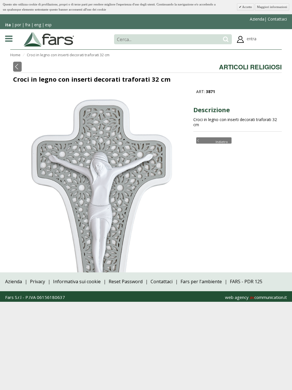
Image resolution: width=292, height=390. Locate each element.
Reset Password (126, 281)
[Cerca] (226, 39)
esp (48, 24)
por (18, 24)
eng (37, 24)
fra (27, 24)
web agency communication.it (256, 297)
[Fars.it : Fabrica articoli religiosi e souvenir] (49, 39)
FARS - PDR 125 (246, 281)
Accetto (247, 7)
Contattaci (277, 19)
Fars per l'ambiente (201, 281)
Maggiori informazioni (272, 7)
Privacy (37, 281)
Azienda (257, 19)
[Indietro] (17, 67)
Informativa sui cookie (77, 281)
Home (15, 55)
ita (8, 24)
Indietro (222, 141)
